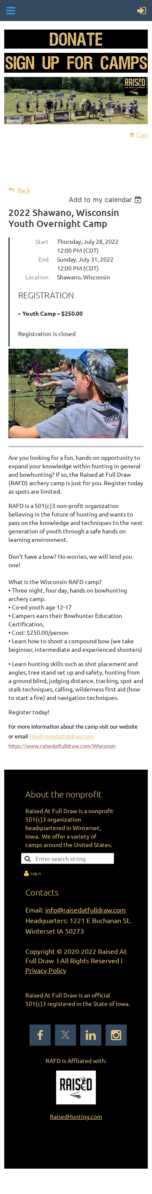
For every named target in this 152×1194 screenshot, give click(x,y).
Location (37, 277)
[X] (65, 1035)
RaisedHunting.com (76, 1116)
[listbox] (106, 199)
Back (23, 190)
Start (42, 241)
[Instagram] (116, 1035)
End (43, 259)
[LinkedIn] (90, 1035)
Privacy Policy (45, 970)
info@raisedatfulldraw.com (61, 737)
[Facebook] (40, 1035)
